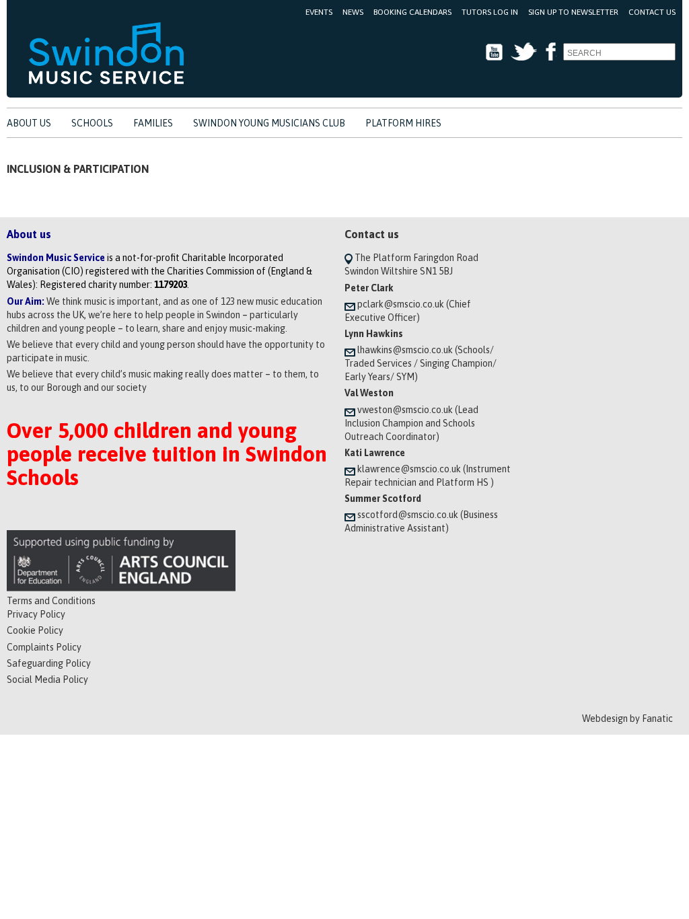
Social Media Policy (47, 679)
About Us (29, 123)
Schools (92, 123)
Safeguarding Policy (49, 663)
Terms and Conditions (51, 600)
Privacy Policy (36, 614)
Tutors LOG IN (490, 12)
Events (318, 12)
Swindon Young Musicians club (269, 123)
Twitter (524, 52)
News (352, 12)
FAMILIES (153, 123)
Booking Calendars (412, 12)
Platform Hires (403, 123)
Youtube (494, 52)
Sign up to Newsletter (573, 12)
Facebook (550, 52)
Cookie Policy (35, 630)
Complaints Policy (44, 647)
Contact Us (652, 12)
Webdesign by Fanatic (627, 718)
